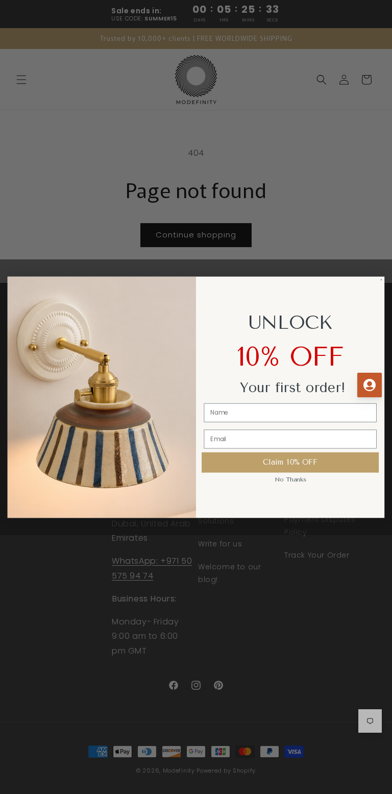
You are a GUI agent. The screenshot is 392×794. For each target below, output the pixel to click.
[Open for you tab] (369, 385)
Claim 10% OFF (290, 462)
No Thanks (290, 479)
